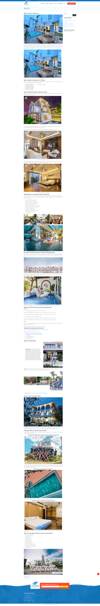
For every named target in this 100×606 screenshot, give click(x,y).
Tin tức (55, 3)
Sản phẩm (51, 3)
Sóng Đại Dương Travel (38, 428)
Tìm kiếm (65, 13)
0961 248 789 (37, 331)
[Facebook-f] (70, 0)
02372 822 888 (27, 578)
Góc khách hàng (60, 3)
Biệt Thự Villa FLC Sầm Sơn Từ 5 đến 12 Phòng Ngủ (38, 393)
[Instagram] (26, 600)
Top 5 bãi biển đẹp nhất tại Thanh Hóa (68, 23)
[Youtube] (28, 600)
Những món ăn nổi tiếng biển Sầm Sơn (68, 24)
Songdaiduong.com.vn (53, 47)
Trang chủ (42, 3)
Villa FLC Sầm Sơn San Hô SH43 (32, 396)
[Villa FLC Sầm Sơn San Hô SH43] (43, 411)
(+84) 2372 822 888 (28, 335)
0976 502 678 (28, 331)
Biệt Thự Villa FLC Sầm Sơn (31, 13)
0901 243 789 (32, 331)
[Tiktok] (74, 0)
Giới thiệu (46, 3)
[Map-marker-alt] (33, 600)
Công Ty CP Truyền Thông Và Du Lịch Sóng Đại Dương (33, 333)
